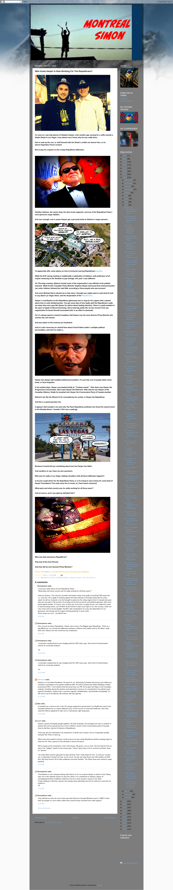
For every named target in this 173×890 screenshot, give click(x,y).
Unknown (41, 679)
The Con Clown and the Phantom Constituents (130, 539)
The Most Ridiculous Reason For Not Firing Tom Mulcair (131, 646)
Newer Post (41, 817)
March (127, 791)
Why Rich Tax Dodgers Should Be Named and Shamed (131, 565)
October (128, 186)
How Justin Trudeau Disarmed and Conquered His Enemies (130, 452)
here (47, 572)
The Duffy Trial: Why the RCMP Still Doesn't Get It (131, 301)
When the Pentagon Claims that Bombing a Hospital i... (129, 229)
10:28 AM (41, 653)
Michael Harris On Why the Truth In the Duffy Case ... (131, 325)
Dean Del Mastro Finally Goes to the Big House (130, 714)
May (126, 202)
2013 (125, 807)
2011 (125, 814)
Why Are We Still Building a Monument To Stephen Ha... (130, 246)
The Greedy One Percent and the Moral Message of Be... (131, 742)
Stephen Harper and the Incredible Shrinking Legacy (130, 282)
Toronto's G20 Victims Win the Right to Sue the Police (131, 680)
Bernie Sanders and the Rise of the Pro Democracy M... (131, 521)
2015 (125, 801)
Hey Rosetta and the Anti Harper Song (130, 498)
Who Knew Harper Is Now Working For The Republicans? (131, 581)
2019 (125, 168)
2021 (125, 162)
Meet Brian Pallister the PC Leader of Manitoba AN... (130, 505)
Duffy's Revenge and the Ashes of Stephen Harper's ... (130, 341)
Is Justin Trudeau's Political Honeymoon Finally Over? (130, 723)
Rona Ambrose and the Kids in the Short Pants (131, 333)
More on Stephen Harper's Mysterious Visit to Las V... (131, 530)
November (129, 183)
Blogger (100, 885)
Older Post (109, 817)
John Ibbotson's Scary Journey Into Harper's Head (130, 219)
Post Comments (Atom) (53, 822)
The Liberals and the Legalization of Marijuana (131, 425)
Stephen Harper (76, 577)
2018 (125, 171)
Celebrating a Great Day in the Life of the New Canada (130, 775)
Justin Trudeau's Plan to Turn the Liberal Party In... (131, 664)
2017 (125, 174)
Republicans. (87, 296)
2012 (125, 810)
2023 (125, 156)
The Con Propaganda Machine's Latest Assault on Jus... (130, 416)
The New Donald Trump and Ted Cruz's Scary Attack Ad (130, 350)
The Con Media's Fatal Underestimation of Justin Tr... (130, 470)
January (128, 797)
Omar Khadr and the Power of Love (130, 443)
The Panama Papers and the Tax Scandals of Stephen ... (131, 733)
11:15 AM (41, 696)
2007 (125, 826)
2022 (125, 159)
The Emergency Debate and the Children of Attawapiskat (131, 557)
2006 (125, 829)
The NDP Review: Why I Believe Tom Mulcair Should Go (130, 784)
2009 (125, 820)
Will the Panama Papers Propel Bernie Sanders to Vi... (131, 689)
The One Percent (88, 577)
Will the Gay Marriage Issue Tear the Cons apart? (130, 210)
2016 (125, 177)
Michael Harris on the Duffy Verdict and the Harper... (130, 389)
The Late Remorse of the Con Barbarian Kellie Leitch (131, 398)
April (127, 205)
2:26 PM (41, 764)
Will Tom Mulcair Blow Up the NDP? (130, 759)
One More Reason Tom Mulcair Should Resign (131, 672)
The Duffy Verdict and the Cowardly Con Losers (130, 369)
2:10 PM (41, 804)
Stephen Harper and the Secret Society (130, 238)
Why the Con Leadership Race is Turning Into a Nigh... (131, 609)
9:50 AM (41, 616)
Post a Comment (44, 808)
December (129, 180)
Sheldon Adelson (62, 577)
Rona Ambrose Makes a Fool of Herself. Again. (131, 513)
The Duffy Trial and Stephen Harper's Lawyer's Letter (130, 254)
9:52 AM (41, 633)
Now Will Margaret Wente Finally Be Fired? (131, 308)
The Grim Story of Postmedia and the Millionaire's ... (131, 656)
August (127, 192)
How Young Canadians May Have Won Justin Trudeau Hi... (131, 434)
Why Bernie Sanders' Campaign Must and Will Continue (131, 379)
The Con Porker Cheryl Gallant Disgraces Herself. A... (130, 316)
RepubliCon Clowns (48, 577)
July (126, 196)
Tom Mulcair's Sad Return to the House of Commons (131, 548)
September (129, 189)
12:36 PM (41, 714)
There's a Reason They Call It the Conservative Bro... (131, 263)
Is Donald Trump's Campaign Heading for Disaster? (131, 767)
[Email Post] (61, 575)
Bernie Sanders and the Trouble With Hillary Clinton (131, 618)
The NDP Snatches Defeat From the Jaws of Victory (129, 600)
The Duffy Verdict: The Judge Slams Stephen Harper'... (131, 406)
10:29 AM (41, 673)
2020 (125, 165)
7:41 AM (41, 788)
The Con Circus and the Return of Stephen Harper (130, 698)
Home (75, 817)
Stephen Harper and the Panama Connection (130, 707)
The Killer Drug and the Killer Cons (130, 573)
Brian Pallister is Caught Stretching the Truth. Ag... (130, 461)
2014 (125, 804)
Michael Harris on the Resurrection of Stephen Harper (131, 636)
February (128, 794)
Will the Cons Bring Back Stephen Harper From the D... (131, 292)
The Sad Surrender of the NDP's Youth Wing (131, 627)
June (127, 199)
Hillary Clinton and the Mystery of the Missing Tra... (131, 479)
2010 (125, 817)
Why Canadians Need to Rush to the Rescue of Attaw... (131, 590)
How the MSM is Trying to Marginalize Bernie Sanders (131, 751)
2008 (125, 823)
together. (99, 271)
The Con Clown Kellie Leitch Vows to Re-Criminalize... (130, 272)
